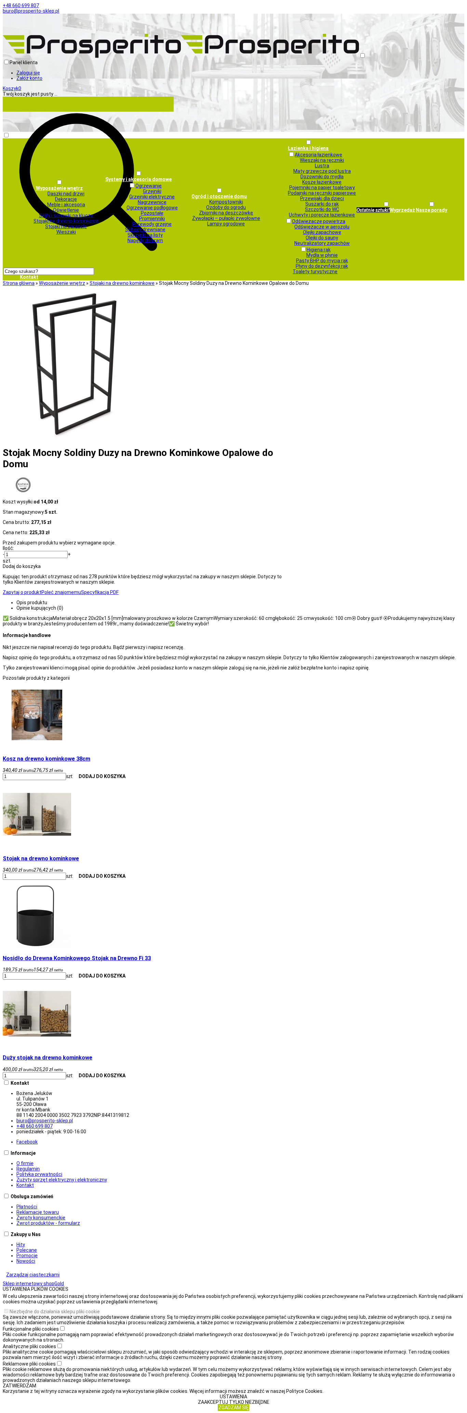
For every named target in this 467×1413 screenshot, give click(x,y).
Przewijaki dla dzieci (322, 198)
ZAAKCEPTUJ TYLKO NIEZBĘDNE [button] (233, 1402)
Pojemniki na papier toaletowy (322, 187)
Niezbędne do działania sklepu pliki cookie (55, 1311)
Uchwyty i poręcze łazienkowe (322, 215)
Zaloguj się (28, 72)
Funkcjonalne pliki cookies (31, 1329)
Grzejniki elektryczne (152, 196)
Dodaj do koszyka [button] (22, 566)
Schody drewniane (145, 229)
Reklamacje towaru (37, 1212)
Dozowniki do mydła (322, 176)
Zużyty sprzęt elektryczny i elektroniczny (61, 1179)
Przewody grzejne (152, 224)
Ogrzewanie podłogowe (152, 207)
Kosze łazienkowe (322, 182)
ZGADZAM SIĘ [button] (233, 1407)
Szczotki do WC (322, 209)
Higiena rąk (319, 249)
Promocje (27, 1255)
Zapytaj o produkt (22, 592)
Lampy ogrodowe (226, 223)
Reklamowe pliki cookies (29, 1364)
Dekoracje (66, 199)
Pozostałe (152, 213)
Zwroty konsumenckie (40, 1217)
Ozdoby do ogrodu (226, 207)
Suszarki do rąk (322, 204)
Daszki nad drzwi (66, 193)
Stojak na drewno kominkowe (41, 858)
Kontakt (25, 1185)
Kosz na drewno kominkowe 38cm (46, 759)
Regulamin (28, 1169)
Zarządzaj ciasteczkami (32, 1274)
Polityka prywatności (39, 1174)
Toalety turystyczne (315, 271)
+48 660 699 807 (21, 5)
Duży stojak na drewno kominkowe (47, 1057)
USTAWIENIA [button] (233, 1396)
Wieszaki (66, 232)
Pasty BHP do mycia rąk (322, 260)
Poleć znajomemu (61, 592)
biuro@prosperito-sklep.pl (31, 11)
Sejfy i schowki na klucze (66, 215)
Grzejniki (152, 191)
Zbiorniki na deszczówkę (226, 213)
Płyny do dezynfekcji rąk (322, 266)
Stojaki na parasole (66, 226)
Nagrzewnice (152, 202)
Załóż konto (29, 78)
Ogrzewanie (148, 186)
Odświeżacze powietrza (318, 221)
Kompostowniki (226, 202)
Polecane (26, 1250)
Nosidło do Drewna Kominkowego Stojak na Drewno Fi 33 (77, 958)
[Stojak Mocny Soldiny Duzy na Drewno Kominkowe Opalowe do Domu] (80, 438)
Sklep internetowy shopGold (33, 1283)
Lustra (322, 165)
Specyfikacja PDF (100, 592)
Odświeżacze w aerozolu (321, 227)
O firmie (25, 1163)
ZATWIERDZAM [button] (19, 1385)
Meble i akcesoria (66, 204)
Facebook (27, 1142)
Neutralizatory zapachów (322, 243)
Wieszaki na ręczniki (322, 160)
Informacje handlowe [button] (27, 635)
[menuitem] (59, 207)
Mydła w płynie (322, 255)
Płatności (26, 1206)
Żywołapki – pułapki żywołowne (226, 218)
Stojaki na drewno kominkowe (66, 221)
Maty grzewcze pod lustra (322, 171)
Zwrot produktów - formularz (48, 1223)
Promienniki (152, 218)
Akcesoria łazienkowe (318, 154)
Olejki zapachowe (322, 232)
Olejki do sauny (322, 237)
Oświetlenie (66, 210)
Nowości (25, 1261)
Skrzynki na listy (145, 235)
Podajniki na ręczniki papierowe (322, 193)
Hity (20, 1244)
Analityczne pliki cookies (29, 1346)
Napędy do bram (145, 240)
